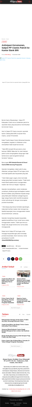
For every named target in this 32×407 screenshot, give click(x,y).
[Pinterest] (16, 259)
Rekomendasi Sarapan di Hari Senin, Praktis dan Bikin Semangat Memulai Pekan (15, 320)
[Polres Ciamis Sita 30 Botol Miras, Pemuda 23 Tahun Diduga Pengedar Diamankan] (8, 293)
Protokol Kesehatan (23, 248)
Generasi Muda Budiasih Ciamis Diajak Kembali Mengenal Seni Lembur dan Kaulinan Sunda (23, 281)
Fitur (23, 314)
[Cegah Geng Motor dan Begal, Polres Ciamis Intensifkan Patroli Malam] (8, 273)
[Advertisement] (16, 22)
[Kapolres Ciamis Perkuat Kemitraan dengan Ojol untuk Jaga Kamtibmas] (23, 293)
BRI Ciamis (18, 246)
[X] (12, 259)
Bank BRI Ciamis (10, 246)
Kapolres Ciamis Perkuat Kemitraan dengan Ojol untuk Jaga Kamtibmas (23, 300)
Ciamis (4, 41)
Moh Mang (8, 54)
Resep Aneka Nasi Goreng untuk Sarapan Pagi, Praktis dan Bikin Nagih (16, 336)
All (21, 267)
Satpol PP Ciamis (6, 250)
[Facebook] (8, 259)
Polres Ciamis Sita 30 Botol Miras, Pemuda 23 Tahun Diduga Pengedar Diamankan (8, 300)
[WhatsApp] (20, 259)
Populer (28, 314)
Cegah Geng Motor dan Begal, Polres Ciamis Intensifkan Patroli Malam (8, 281)
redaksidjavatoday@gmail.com (18, 389)
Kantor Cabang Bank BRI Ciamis (9, 248)
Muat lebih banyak (15, 308)
